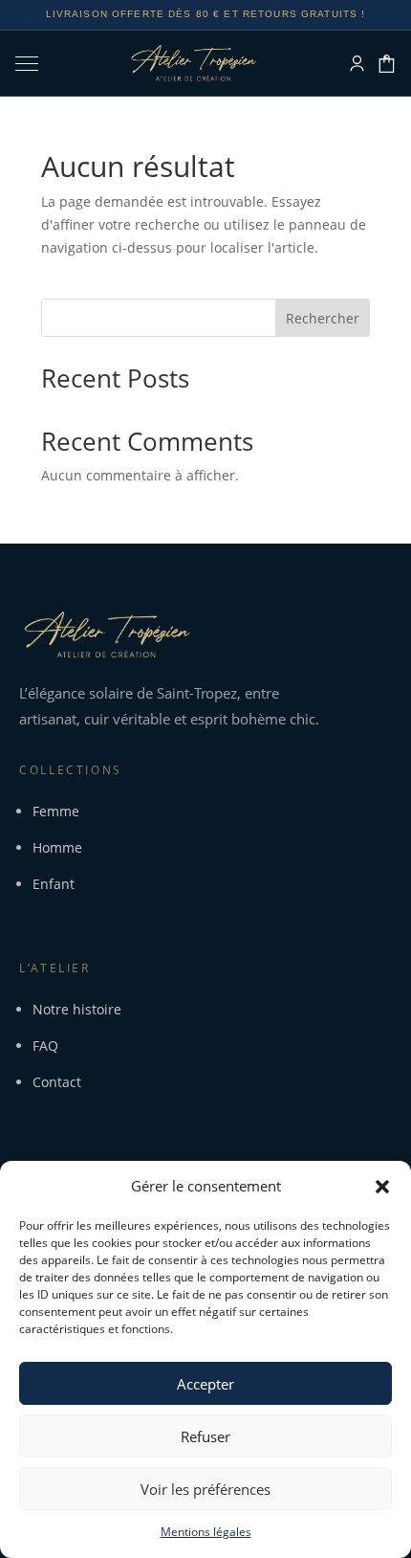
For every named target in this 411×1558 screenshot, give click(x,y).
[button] (382, 1186)
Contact (56, 1082)
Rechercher (322, 318)
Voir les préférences (205, 1489)
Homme (57, 847)
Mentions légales (206, 1532)
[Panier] (387, 64)
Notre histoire (76, 1009)
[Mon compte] (357, 64)
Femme (55, 811)
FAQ (45, 1045)
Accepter (205, 1383)
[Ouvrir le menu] (33, 63)
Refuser (205, 1436)
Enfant (53, 884)
